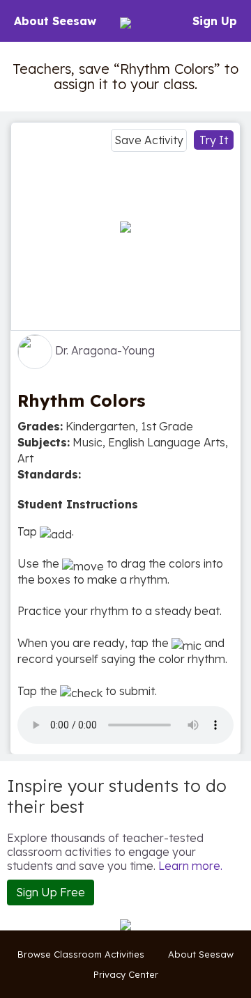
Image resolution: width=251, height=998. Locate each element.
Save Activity (148, 140)
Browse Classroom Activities (80, 954)
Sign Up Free (50, 892)
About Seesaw (55, 21)
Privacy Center (125, 974)
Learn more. (190, 866)
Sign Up (214, 21)
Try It (213, 140)
